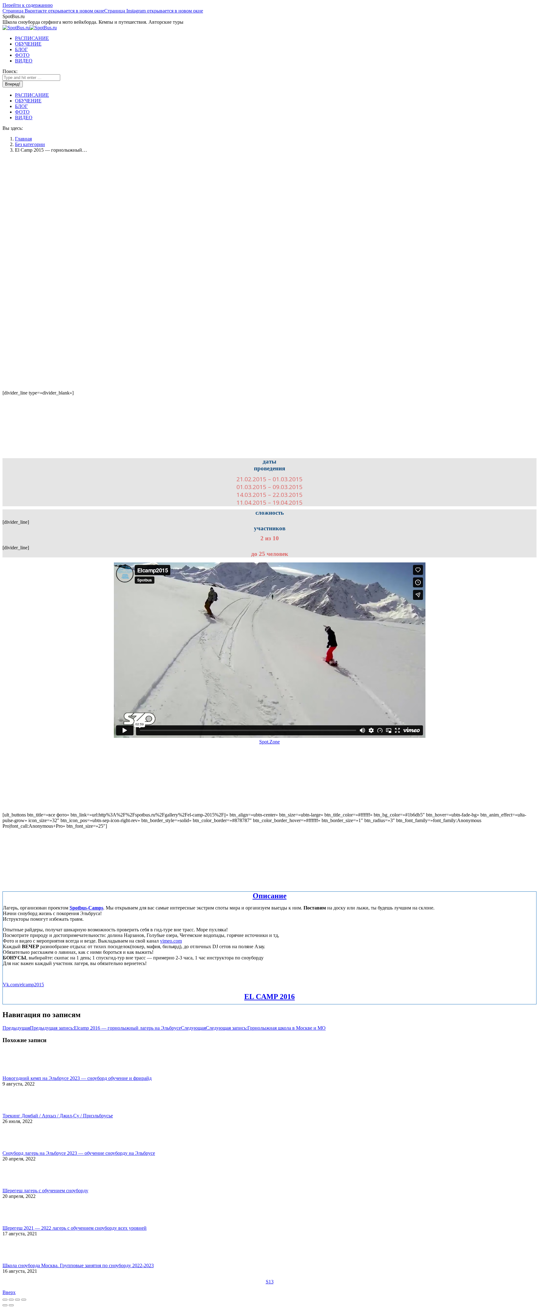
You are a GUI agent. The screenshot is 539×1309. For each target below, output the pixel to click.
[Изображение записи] (19, 1072)
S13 (270, 1281)
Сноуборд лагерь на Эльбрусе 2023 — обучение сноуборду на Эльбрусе (78, 1153)
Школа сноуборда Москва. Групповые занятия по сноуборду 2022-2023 (78, 1265)
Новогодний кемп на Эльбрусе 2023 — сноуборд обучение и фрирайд (77, 1078)
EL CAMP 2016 (269, 997)
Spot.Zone (269, 741)
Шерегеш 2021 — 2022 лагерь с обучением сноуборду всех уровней (74, 1228)
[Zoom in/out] (23, 1300)
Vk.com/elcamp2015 (23, 984)
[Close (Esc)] (4, 1300)
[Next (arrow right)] (11, 1305)
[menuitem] (32, 38)
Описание (270, 896)
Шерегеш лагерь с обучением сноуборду (45, 1190)
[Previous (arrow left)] (4, 1305)
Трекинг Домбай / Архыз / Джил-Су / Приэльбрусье (57, 1115)
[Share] (11, 1300)
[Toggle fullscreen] (17, 1300)
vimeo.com (171, 941)
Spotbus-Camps (86, 907)
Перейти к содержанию (27, 5)
